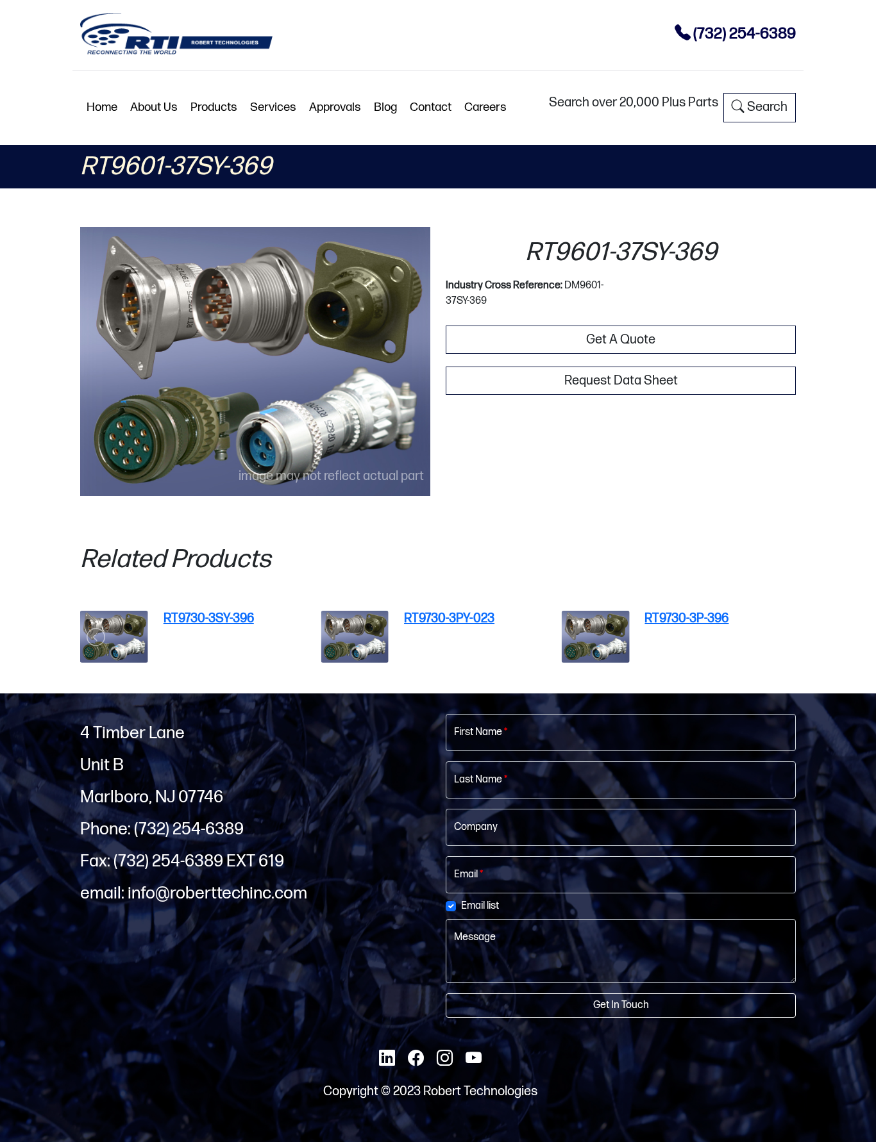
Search (766, 107)
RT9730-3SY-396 (209, 618)
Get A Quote (620, 339)
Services (273, 107)
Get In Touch (621, 1005)
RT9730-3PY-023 (449, 618)
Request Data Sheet (621, 380)
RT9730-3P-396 (686, 618)
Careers (485, 107)
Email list (480, 906)
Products (213, 107)
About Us (154, 107)
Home (102, 107)
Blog (385, 107)
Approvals (335, 107)
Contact (430, 107)
